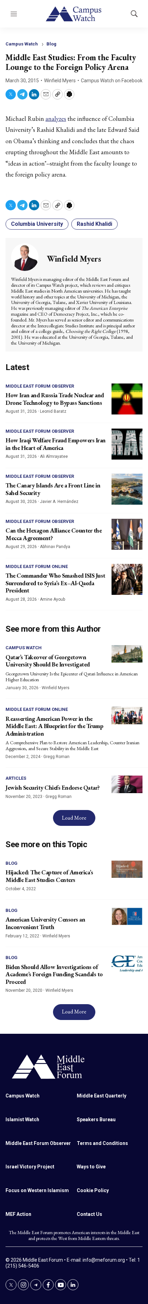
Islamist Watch (22, 1119)
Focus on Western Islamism (37, 1190)
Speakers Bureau (96, 1119)
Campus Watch (22, 43)
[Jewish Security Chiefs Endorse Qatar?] (127, 784)
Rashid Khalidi (94, 224)
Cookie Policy (93, 1190)
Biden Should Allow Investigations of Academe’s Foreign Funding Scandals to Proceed (54, 974)
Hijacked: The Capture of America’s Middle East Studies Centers (49, 876)
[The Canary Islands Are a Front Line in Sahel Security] (127, 489)
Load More (74, 817)
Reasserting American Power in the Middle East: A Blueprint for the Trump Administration (54, 726)
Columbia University (37, 224)
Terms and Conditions (102, 1143)
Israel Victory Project (30, 1166)
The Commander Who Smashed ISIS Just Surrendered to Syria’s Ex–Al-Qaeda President (55, 582)
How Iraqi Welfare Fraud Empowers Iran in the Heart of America (56, 444)
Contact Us (89, 1214)
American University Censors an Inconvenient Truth (45, 923)
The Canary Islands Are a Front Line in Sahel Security (53, 489)
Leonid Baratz (53, 411)
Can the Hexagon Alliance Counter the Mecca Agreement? (54, 534)
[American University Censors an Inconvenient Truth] (127, 916)
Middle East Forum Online (37, 566)
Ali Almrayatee (54, 456)
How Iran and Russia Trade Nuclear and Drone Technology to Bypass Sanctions (55, 399)
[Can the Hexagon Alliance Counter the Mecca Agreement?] (127, 534)
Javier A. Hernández (59, 501)
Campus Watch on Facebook (111, 80)
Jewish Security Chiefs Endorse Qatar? (53, 787)
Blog (51, 43)
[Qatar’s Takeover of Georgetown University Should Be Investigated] (127, 654)
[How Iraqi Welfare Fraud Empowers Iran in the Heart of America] (127, 444)
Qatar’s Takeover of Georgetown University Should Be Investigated (48, 661)
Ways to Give (91, 1166)
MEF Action (18, 1214)
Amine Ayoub (52, 599)
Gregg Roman (56, 756)
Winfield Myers (60, 80)
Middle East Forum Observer (40, 386)
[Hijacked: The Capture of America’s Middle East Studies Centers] (127, 869)
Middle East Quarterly (101, 1095)
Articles (16, 778)
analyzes (55, 119)
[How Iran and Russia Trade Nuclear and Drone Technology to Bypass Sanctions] (127, 398)
